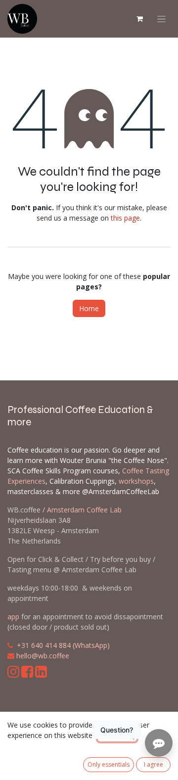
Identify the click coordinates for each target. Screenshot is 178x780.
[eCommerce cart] (139, 19)
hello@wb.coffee (42, 655)
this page (125, 218)
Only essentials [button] (109, 764)
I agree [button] (153, 764)
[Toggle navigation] (161, 19)
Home (89, 308)
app (13, 616)
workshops (136, 481)
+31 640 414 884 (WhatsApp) (63, 645)
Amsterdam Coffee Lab (84, 509)
